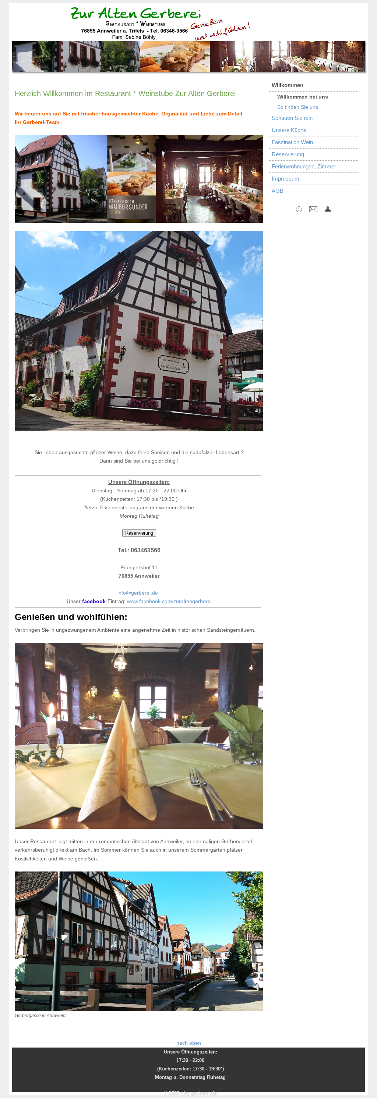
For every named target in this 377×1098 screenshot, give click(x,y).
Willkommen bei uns (302, 97)
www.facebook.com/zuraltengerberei (169, 601)
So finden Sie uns (297, 107)
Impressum (285, 178)
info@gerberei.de (137, 593)
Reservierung (288, 154)
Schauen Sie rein (292, 118)
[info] (299, 210)
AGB (277, 191)
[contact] (313, 210)
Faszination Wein (292, 142)
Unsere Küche (289, 130)
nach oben (188, 1043)
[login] (328, 210)
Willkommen (287, 85)
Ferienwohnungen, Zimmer (304, 166)
